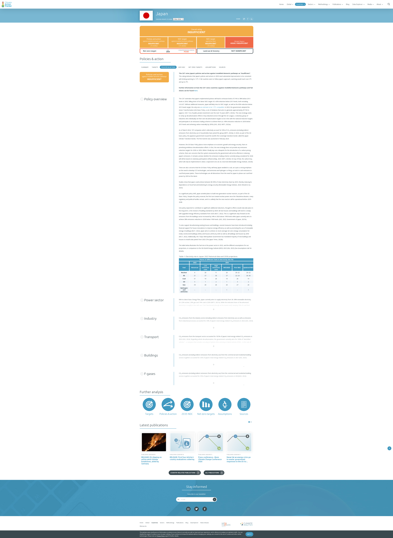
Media (369, 4)
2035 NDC (181, 67)
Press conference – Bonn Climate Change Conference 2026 (210, 459)
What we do (143, 526)
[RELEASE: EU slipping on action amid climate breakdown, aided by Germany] (154, 442)
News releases (204, 523)
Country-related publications (182, 473)
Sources (222, 67)
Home (281, 4)
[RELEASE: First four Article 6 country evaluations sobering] (182, 442)
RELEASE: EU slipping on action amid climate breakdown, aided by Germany (151, 460)
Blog (347, 4)
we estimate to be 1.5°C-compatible (212, 107)
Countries (299, 4)
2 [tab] (251, 422)
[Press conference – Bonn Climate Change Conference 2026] (210, 442)
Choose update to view (164, 19)
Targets (155, 67)
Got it (249, 534)
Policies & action (168, 67)
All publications (212, 473)
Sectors (310, 4)
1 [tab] (249, 422)
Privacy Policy (161, 536)
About (379, 4)
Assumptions (211, 67)
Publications (337, 4)
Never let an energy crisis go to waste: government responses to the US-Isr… (239, 459)
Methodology (323, 4)
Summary (145, 67)
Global (289, 4)
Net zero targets (195, 67)
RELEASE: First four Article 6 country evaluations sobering (182, 458)
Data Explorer (357, 4)
